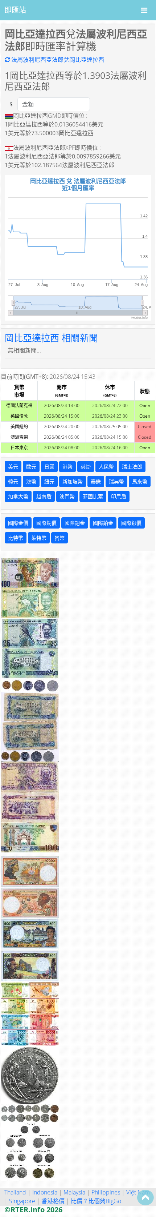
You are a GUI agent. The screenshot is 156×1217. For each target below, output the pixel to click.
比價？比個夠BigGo (96, 1201)
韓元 (13, 481)
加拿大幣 (18, 496)
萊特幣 (38, 537)
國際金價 (18, 522)
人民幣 (106, 466)
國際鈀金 (75, 522)
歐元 (31, 466)
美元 (13, 466)
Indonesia (44, 1192)
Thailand (15, 1192)
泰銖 (96, 481)
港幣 (67, 466)
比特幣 (15, 537)
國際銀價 (131, 522)
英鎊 (86, 466)
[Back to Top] (145, 1197)
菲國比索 (93, 496)
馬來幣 (139, 481)
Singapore (22, 1201)
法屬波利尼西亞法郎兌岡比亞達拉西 (57, 60)
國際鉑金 (103, 522)
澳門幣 (67, 496)
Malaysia (74, 1192)
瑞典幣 (116, 481)
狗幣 (59, 537)
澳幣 (31, 481)
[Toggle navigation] (144, 10)
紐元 (49, 481)
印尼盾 (118, 496)
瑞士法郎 (132, 466)
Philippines (105, 1192)
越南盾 (44, 496)
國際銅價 (46, 522)
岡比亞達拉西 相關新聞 (51, 338)
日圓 (49, 466)
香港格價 (53, 1201)
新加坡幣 (72, 481)
